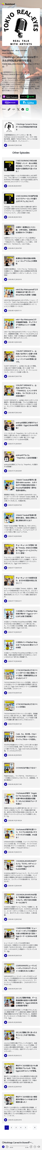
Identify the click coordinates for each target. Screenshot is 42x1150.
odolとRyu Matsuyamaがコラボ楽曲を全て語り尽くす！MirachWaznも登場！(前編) (27, 292)
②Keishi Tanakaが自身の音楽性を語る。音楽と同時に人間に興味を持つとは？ (26, 518)
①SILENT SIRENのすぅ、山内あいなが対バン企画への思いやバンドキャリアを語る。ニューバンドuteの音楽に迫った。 (26, 356)
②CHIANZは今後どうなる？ (26, 768)
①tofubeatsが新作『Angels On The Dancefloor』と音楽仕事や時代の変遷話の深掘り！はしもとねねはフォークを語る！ (26, 798)
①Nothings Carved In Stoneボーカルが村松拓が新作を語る (26, 127)
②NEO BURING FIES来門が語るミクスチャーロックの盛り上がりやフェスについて (27, 198)
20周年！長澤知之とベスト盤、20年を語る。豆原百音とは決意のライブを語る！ (26, 230)
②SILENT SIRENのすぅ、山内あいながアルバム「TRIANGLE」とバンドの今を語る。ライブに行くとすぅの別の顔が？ (26, 390)
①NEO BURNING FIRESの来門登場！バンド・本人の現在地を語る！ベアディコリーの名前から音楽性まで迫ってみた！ (26, 166)
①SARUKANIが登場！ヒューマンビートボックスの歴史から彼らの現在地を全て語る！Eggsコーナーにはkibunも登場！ (26, 933)
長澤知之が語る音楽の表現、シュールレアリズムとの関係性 (26, 261)
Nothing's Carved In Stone (10, 74)
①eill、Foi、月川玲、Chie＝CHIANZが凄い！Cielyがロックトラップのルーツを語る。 (26, 736)
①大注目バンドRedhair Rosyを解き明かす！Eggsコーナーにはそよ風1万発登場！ (27, 613)
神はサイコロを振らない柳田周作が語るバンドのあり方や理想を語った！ (26, 1099)
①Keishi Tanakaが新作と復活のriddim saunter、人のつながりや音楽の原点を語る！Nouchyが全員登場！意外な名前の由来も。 (26, 485)
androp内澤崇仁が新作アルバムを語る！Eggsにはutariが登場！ (27, 425)
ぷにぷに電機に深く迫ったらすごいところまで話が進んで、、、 (26, 1035)
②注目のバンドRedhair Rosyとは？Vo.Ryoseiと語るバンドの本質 (27, 645)
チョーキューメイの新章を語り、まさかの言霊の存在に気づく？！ (26, 580)
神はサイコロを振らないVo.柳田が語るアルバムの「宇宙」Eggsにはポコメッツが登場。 (27, 1068)
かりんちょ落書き (29, 86)
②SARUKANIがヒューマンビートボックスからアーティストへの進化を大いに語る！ (26, 968)
